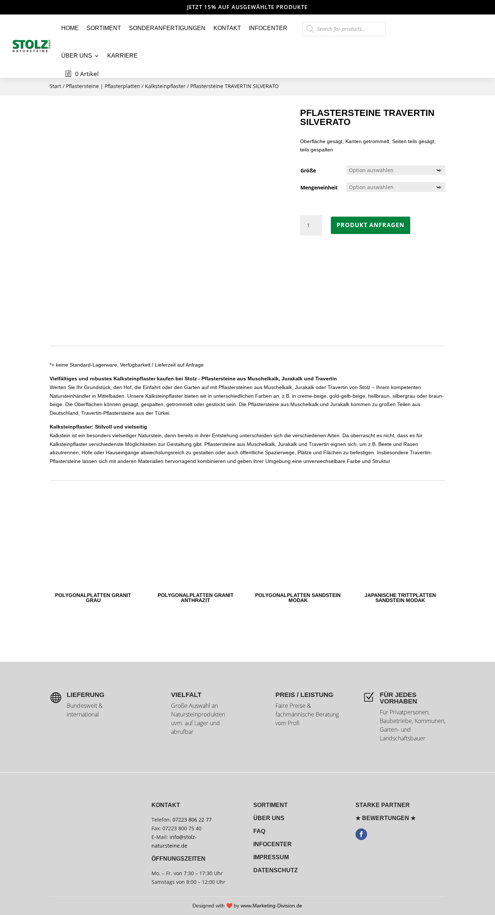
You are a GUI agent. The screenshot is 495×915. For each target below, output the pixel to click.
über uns (268, 818)
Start (55, 86)
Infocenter (268, 28)
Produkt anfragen (370, 225)
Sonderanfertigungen (167, 28)
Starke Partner (382, 805)
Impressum (271, 857)
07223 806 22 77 (192, 819)
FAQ (259, 831)
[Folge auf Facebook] (361, 834)
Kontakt (227, 28)
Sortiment (104, 28)
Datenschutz (275, 870)
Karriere (122, 56)
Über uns (76, 56)
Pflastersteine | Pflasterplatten (103, 86)
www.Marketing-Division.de (271, 905)
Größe (308, 170)
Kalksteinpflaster (165, 86)
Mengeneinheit (319, 187)
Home (70, 28)
